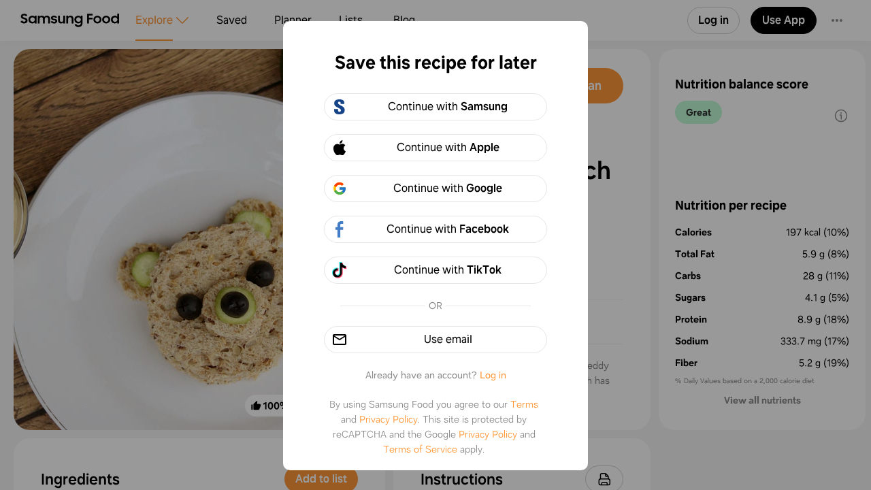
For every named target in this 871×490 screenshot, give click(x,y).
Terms (524, 404)
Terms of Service (420, 449)
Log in (493, 375)
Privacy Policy (388, 419)
